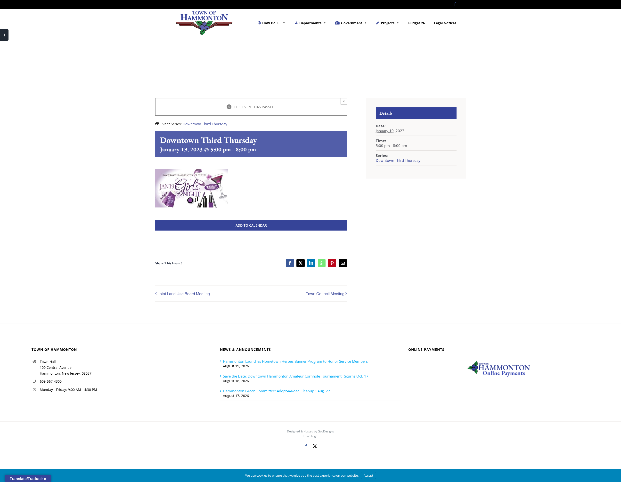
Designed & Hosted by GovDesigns (310, 431)
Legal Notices (445, 23)
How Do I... (271, 23)
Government (351, 23)
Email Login (310, 436)
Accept (368, 475)
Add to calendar (251, 225)
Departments (310, 23)
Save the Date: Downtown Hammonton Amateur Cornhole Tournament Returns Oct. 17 (295, 376)
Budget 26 (416, 23)
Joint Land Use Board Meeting (184, 293)
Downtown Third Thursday (398, 160)
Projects (387, 23)
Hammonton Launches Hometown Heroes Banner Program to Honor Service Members (295, 361)
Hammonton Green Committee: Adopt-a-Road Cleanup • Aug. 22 (276, 390)
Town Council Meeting (325, 293)
